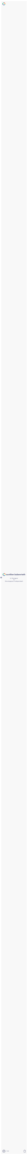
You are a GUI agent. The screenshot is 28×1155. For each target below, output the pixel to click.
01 (4, 1151)
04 (8, 1151)
